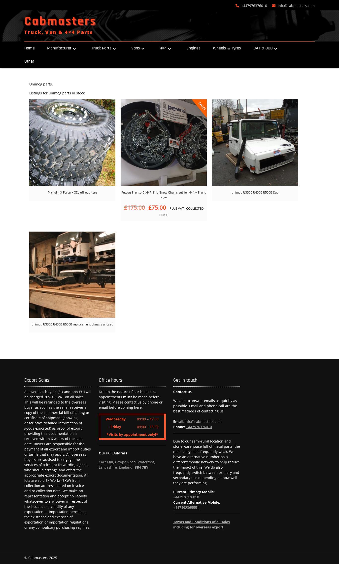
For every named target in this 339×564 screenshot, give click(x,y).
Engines (193, 48)
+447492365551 (186, 507)
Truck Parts (101, 48)
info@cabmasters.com (296, 5)
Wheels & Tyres (227, 48)
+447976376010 (254, 5)
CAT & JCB (263, 48)
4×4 (163, 48)
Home (29, 48)
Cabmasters (60, 21)
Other (29, 61)
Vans (135, 48)
